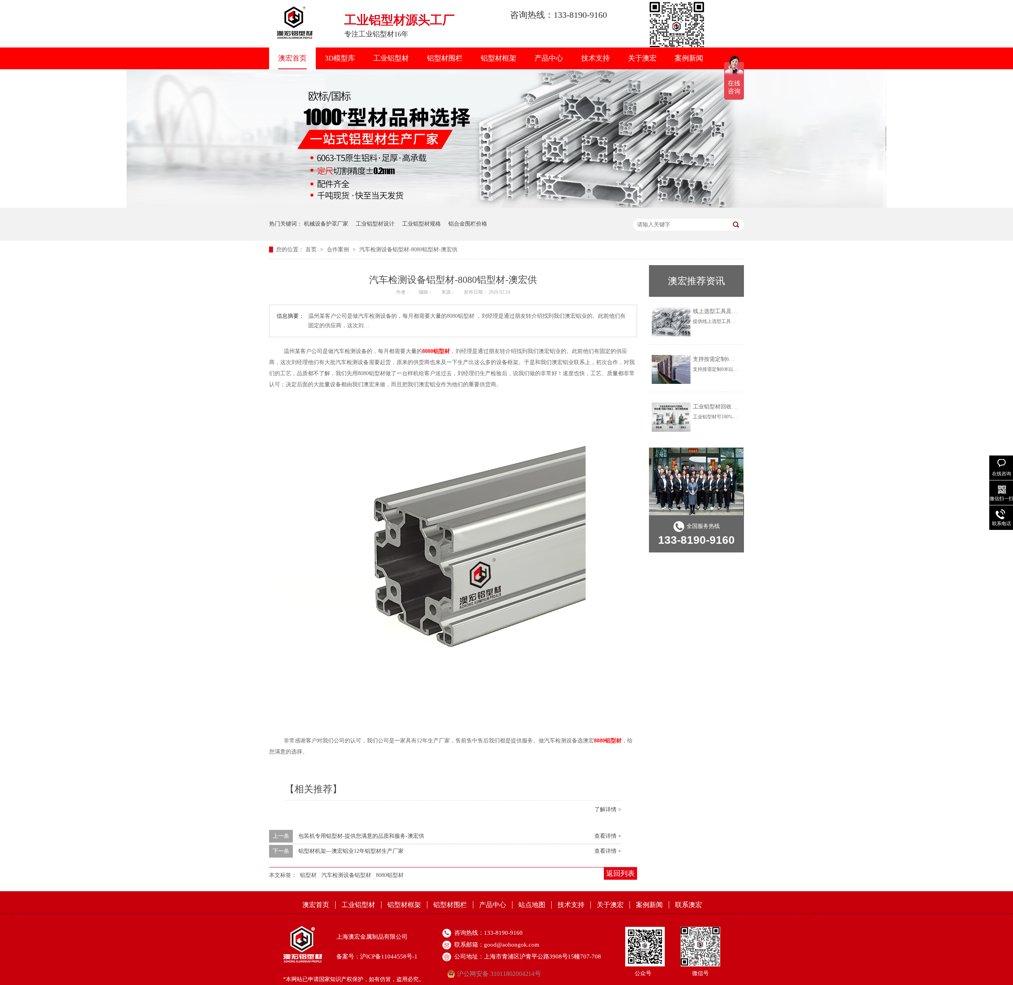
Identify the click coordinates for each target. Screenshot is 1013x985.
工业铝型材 (391, 58)
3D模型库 (340, 58)
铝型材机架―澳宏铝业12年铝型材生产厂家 (351, 851)
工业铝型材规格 (421, 224)
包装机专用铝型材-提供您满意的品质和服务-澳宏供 (361, 836)
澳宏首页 (292, 58)
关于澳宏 (642, 58)
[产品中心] (506, 206)
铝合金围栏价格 (467, 224)
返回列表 (620, 873)
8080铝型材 (390, 875)
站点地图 (531, 905)
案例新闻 (689, 58)
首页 (311, 249)
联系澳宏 (688, 905)
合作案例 (339, 249)
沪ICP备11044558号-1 (388, 956)
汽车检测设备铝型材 (346, 875)
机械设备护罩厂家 (326, 224)
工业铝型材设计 (375, 224)
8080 (436, 351)
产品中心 (549, 58)
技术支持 (595, 58)
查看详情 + (607, 836)
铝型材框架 (498, 58)
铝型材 (308, 875)
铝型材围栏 (445, 58)
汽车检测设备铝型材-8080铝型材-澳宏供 (408, 249)
